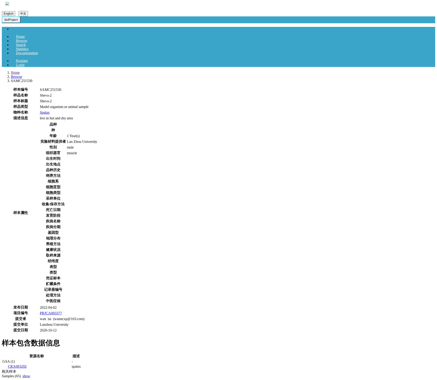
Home (20, 37)
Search (21, 45)
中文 (23, 13)
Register (22, 61)
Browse (21, 41)
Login (20, 65)
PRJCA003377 (51, 313)
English (8, 13)
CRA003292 (17, 366)
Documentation (27, 53)
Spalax (45, 112)
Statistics (22, 49)
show (26, 376)
